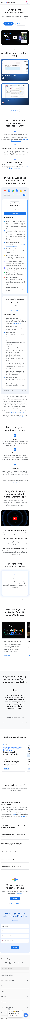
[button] (15, 70)
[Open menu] (2, 2)
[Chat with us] (26, 1015)
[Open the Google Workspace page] (9, 2)
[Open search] (27, 2)
